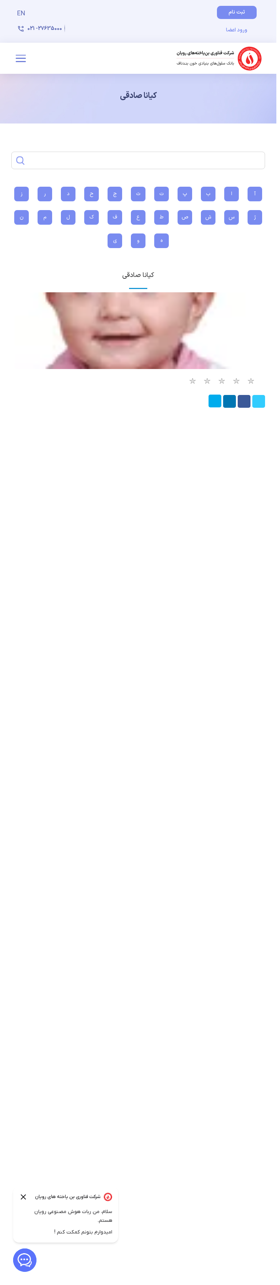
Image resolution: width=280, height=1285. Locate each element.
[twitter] (257, 406)
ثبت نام (237, 12)
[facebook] (243, 406)
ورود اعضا (236, 30)
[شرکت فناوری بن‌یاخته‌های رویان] (219, 58)
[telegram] (215, 406)
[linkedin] (228, 406)
